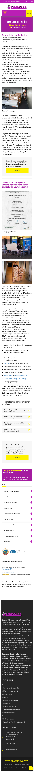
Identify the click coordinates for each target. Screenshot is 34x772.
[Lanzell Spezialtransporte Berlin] (12, 614)
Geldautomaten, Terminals (12, 513)
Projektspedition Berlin (11, 536)
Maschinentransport (10, 497)
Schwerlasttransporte (11, 688)
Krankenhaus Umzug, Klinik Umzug (15, 379)
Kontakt (29, 14)
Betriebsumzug (8, 719)
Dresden (12, 656)
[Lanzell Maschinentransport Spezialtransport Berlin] (17, 7)
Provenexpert (6, 569)
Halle (4, 674)
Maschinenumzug (9, 706)
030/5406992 (29, 1)
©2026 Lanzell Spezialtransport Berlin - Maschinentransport (17, 761)
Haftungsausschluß (22, 764)
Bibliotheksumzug (21, 375)
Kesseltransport (9, 525)
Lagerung (7, 363)
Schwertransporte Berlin (11, 491)
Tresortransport (9, 685)
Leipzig (27, 658)
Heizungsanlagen (22, 320)
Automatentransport (10, 502)
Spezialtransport (9, 697)
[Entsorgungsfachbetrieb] (17, 210)
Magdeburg (11, 674)
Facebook (26, 768)
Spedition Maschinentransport (14, 722)
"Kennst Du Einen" (7, 573)
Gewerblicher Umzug (10, 700)
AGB (17, 768)
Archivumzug (8, 375)
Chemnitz (19, 672)
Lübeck (26, 672)
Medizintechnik (8, 519)
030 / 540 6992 (11, 743)
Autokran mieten (9, 716)
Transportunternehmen (11, 709)
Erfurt (12, 665)
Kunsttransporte (9, 530)
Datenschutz (8, 768)
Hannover (13, 658)
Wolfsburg (5, 663)
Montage (7, 541)
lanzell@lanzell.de (11, 750)
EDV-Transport (7, 336)
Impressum (8, 764)
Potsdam (19, 674)
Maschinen (5, 320)
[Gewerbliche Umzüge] (17, 97)
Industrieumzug (8, 713)
